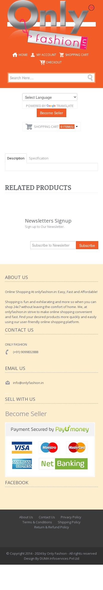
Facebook (39, 536)
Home (23, 55)
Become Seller (51, 112)
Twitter (50, 536)
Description (15, 158)
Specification (38, 158)
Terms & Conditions (37, 522)
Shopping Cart (76, 55)
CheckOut (54, 62)
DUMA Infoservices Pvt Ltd (59, 558)
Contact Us (47, 517)
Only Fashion (57, 553)
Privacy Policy (71, 517)
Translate (65, 106)
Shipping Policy (69, 522)
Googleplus (61, 536)
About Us (26, 517)
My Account (46, 55)
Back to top (94, 582)
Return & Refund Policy (51, 527)
